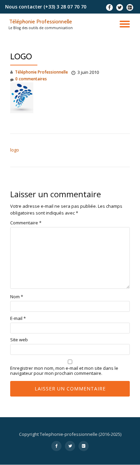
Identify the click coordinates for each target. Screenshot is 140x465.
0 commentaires (31, 79)
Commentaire (25, 222)
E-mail (18, 318)
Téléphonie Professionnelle (40, 21)
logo (14, 150)
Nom (16, 296)
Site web (19, 339)
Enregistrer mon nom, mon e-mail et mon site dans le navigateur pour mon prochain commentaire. (64, 371)
